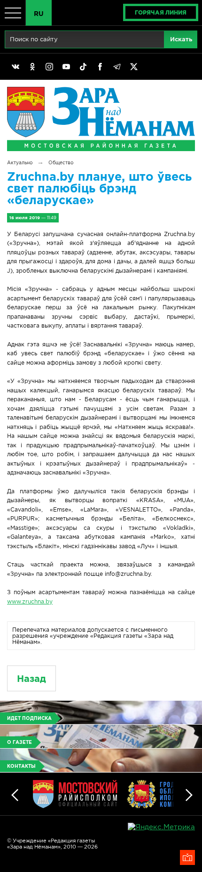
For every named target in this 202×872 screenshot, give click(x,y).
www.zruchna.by (30, 601)
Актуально (19, 162)
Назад (31, 678)
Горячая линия (160, 12)
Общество (60, 162)
